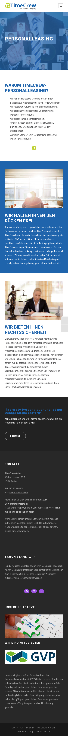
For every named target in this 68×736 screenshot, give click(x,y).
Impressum (24, 731)
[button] (5, 730)
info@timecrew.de (18, 492)
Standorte (51, 522)
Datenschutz (41, 731)
